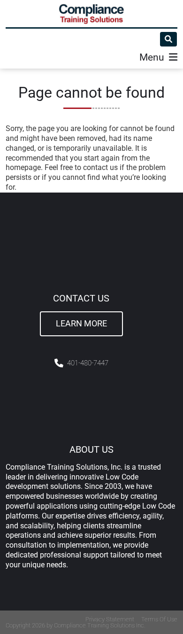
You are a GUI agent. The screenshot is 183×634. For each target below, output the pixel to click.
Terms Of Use (159, 619)
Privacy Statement (109, 619)
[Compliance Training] (91, 13)
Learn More (81, 323)
